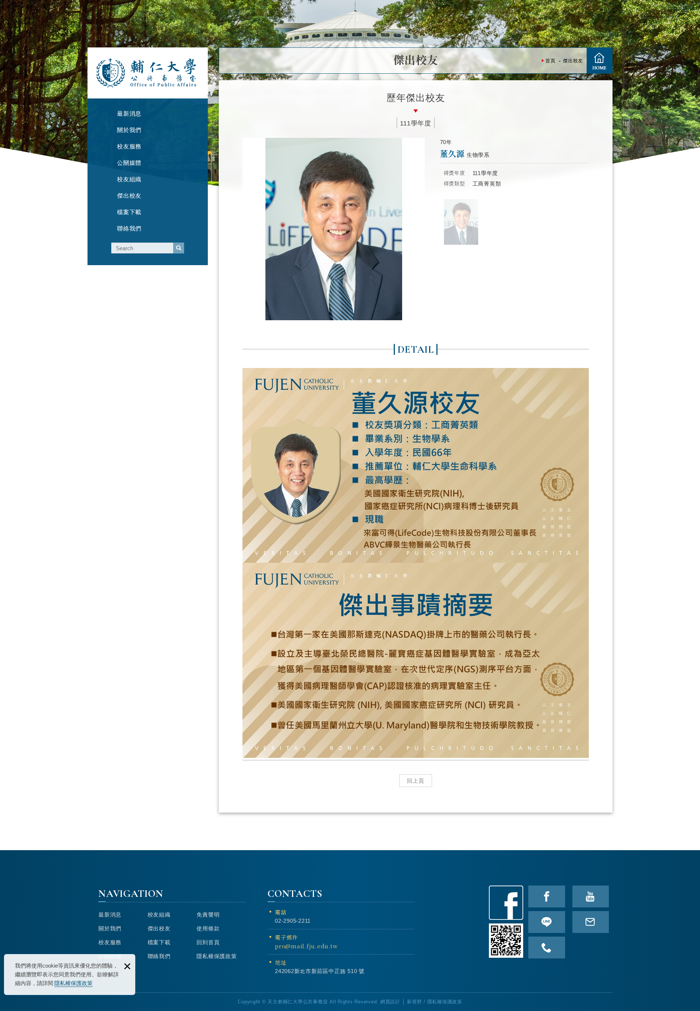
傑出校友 (159, 928)
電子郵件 (306, 941)
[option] (333, 229)
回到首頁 (208, 942)
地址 (281, 962)
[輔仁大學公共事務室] (147, 73)
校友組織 (159, 914)
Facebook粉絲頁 (506, 903)
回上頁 (415, 781)
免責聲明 (208, 914)
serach (178, 248)
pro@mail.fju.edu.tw (306, 946)
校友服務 (109, 942)
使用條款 (208, 928)
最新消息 (109, 914)
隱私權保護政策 (73, 983)
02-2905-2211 (293, 921)
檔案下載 (159, 942)
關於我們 (109, 928)
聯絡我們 (159, 956)
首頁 (599, 60)
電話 (281, 912)
